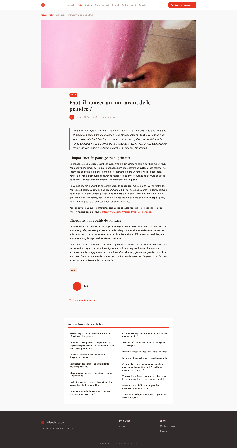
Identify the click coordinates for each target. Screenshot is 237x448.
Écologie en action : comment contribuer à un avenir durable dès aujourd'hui (91, 383)
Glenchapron (55, 422)
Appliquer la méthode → (182, 5)
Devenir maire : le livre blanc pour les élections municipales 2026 (140, 387)
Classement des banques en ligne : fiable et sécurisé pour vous (90, 365)
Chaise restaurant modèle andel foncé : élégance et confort (88, 356)
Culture (88, 5)
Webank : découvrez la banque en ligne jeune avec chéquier (143, 344)
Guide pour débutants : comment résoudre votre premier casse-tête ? (90, 392)
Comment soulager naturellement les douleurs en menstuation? (144, 335)
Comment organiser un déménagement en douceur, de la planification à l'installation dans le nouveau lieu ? (142, 367)
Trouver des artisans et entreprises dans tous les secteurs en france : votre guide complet (144, 377)
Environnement (129, 5)
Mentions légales (167, 426)
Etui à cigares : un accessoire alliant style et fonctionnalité (91, 374)
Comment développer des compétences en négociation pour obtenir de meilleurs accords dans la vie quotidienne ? (92, 345)
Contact (163, 431)
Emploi (115, 5)
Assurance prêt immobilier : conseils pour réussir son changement (90, 335)
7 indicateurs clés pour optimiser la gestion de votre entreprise (144, 396)
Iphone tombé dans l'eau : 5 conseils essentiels (144, 357)
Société (142, 5)
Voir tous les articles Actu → (83, 300)
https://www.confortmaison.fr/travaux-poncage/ (127, 211)
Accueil (70, 5)
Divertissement (102, 5)
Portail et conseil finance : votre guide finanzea (144, 351)
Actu (80, 5)
